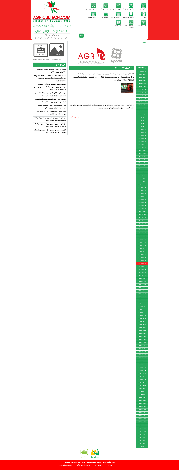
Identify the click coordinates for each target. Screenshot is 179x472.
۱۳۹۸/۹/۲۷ (142, 251)
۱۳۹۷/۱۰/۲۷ (142, 254)
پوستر (144, 17)
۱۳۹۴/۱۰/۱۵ (142, 370)
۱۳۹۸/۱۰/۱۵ (142, 236)
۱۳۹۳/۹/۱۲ (142, 388)
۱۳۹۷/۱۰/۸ (142, 278)
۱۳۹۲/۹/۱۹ (142, 428)
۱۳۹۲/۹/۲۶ (142, 413)
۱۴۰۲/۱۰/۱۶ (142, 89)
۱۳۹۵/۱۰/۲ (142, 321)
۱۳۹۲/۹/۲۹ (142, 406)
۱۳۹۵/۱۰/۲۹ (142, 312)
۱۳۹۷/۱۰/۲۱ (142, 266)
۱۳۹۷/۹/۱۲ (142, 282)
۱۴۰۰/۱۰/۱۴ (142, 202)
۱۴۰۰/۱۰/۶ (142, 211)
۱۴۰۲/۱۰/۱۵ (142, 93)
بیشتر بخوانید (74, 117)
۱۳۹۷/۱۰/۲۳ (142, 260)
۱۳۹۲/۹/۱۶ (142, 437)
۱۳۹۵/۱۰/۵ (142, 318)
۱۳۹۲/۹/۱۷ (142, 434)
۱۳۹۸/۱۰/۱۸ (142, 227)
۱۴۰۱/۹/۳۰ (142, 157)
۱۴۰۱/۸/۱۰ (142, 175)
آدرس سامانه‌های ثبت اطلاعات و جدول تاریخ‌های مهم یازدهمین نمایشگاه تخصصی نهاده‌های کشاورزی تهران (50, 78)
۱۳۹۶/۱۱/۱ (142, 303)
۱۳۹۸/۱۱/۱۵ (142, 218)
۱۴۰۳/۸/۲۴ (142, 86)
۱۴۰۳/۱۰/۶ (142, 74)
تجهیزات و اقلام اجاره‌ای (128, 17)
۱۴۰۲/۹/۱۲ (142, 111)
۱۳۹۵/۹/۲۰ (142, 333)
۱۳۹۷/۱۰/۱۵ (142, 269)
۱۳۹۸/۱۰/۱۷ (142, 230)
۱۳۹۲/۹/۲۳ (142, 422)
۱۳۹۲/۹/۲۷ (142, 410)
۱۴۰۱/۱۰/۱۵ (142, 132)
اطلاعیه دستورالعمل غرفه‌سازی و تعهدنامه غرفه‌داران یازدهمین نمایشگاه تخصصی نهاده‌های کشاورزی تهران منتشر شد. (50, 86)
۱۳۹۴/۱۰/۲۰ (142, 361)
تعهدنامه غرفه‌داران (104, 9)
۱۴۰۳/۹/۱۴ (142, 83)
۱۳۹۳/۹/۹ (142, 391)
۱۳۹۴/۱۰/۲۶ (142, 355)
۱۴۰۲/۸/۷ (142, 123)
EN (81, 35)
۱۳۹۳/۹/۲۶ (142, 382)
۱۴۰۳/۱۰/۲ (142, 77)
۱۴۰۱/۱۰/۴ (142, 153)
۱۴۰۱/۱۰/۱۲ (142, 141)
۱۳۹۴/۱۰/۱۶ (142, 367)
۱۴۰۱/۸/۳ (142, 181)
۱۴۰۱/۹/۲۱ (142, 163)
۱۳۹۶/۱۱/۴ (142, 294)
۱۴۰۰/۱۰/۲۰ (142, 199)
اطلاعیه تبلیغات (105, 17)
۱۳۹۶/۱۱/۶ (142, 288)
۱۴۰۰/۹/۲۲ (142, 214)
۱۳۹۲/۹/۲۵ (142, 416)
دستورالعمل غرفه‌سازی (91, 9)
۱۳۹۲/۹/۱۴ (142, 440)
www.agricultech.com (65, 465)
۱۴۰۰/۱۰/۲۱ (142, 196)
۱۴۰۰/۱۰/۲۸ (142, 187)
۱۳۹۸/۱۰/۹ (142, 242)
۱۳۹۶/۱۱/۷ (142, 285)
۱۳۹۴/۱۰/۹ (142, 373)
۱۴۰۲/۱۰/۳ (142, 102)
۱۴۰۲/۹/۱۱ (142, 114)
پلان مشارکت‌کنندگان (141, 25)
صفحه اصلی (143, 42)
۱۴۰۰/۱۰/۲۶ (142, 190)
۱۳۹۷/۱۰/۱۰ (142, 275)
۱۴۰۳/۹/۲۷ (142, 80)
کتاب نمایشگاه (118, 25)
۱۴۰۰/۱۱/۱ (142, 184)
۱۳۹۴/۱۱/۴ (142, 339)
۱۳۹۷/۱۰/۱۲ (142, 272)
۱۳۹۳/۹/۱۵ (142, 385)
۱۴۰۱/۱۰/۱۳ (142, 138)
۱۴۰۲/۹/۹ (142, 117)
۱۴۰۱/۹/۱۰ (142, 169)
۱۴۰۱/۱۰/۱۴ (142, 135)
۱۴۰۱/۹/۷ (142, 172)
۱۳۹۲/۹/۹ (142, 446)
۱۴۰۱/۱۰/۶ (142, 150)
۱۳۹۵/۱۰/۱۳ (142, 315)
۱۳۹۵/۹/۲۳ (142, 330)
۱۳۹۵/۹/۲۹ (142, 324)
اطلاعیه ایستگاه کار (91, 17)
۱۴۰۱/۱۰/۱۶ (142, 129)
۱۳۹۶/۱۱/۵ (142, 291)
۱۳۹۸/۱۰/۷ (142, 248)
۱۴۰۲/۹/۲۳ (142, 108)
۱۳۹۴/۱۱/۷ (142, 336)
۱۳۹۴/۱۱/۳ (142, 342)
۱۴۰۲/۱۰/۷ (142, 99)
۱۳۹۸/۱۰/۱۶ (142, 233)
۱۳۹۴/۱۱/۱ (142, 346)
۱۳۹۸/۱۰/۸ (142, 245)
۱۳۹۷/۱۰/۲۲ (142, 263)
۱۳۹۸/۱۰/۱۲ (142, 239)
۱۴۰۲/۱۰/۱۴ (142, 96)
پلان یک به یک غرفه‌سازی (115, 9)
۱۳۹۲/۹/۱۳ (142, 443)
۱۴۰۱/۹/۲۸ (142, 160)
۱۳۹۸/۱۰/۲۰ (142, 221)
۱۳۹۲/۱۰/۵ (142, 403)
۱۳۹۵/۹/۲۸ (142, 327)
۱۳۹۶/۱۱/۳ (142, 297)
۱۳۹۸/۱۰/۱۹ (142, 224)
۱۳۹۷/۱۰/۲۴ (142, 257)
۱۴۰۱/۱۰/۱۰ (142, 147)
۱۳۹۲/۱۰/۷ (142, 400)
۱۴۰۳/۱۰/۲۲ (142, 71)
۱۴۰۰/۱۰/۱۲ (142, 208)
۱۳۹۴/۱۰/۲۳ (142, 358)
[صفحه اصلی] (52, 21)
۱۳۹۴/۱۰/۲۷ (142, 352)
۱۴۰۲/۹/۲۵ (142, 105)
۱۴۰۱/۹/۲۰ (142, 166)
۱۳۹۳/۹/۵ (142, 394)
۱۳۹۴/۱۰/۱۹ (142, 364)
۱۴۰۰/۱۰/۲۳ (142, 193)
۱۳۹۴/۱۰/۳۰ (142, 349)
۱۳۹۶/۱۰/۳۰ (142, 306)
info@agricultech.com (83, 465)
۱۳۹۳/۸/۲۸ (142, 397)
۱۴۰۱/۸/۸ (142, 178)
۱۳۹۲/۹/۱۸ (142, 431)
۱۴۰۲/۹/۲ (142, 120)
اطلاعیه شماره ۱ (142, 9)
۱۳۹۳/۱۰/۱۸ (142, 379)
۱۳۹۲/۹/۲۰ (142, 425)
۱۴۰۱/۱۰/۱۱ (142, 144)
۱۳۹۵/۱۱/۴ (142, 309)
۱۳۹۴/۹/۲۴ (142, 376)
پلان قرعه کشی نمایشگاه (128, 9)
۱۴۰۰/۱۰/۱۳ (142, 205)
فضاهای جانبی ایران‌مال (116, 17)
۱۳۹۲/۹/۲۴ (142, 419)
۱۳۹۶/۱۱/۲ (142, 300)
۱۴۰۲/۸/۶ (142, 126)
